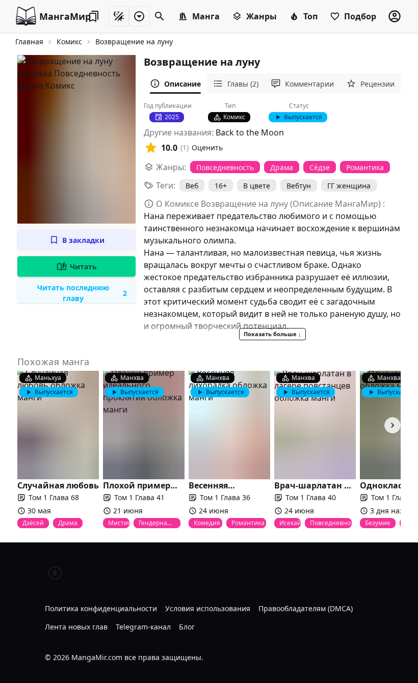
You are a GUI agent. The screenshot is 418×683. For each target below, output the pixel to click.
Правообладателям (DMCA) (305, 608)
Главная (29, 41)
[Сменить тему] (119, 16)
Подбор (360, 16)
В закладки (83, 240)
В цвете (256, 185)
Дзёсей (33, 522)
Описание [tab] (182, 84)
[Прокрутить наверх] (55, 573)
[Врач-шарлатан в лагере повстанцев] (315, 425)
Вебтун (298, 185)
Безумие (377, 522)
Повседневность (225, 167)
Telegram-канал (143, 627)
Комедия (207, 522)
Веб (192, 185)
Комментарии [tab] (309, 84)
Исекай (290, 522)
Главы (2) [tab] (242, 84)
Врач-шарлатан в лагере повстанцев (314, 485)
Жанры (261, 16)
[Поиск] (159, 16)
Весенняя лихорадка (212, 485)
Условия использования (207, 608)
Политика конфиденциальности (101, 608)
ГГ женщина (349, 185)
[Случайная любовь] (58, 425)
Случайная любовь (58, 485)
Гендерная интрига (155, 523)
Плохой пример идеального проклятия (136, 485)
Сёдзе (319, 167)
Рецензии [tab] (377, 84)
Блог (187, 627)
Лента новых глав (76, 627)
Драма (281, 167)
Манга (206, 16)
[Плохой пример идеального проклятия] (144, 425)
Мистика (118, 522)
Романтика (365, 167)
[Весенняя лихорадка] (229, 425)
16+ (221, 185)
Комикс (69, 41)
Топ (310, 16)
